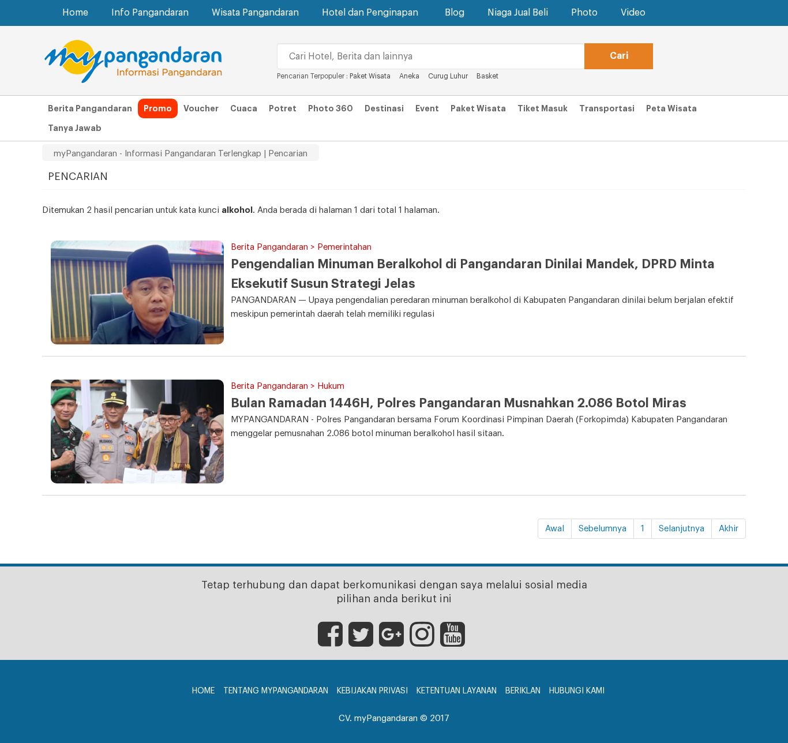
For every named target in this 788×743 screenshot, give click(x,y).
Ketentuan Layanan (456, 691)
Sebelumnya (602, 528)
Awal (554, 528)
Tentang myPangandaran (275, 691)
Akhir (728, 528)
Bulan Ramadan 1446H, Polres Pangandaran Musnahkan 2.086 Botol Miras (458, 403)
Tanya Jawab (75, 128)
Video (633, 12)
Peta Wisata (671, 108)
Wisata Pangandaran (255, 12)
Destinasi (384, 108)
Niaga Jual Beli (517, 12)
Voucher (201, 108)
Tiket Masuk (542, 108)
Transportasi (607, 108)
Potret (283, 108)
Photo (584, 12)
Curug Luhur (448, 76)
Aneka (409, 76)
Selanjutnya (681, 528)
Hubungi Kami (577, 691)
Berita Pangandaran (90, 108)
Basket (487, 76)
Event (427, 108)
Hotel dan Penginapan (370, 12)
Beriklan (523, 691)
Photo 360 (330, 108)
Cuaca (243, 108)
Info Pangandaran (150, 12)
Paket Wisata (371, 76)
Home (75, 12)
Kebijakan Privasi (372, 691)
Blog (454, 12)
